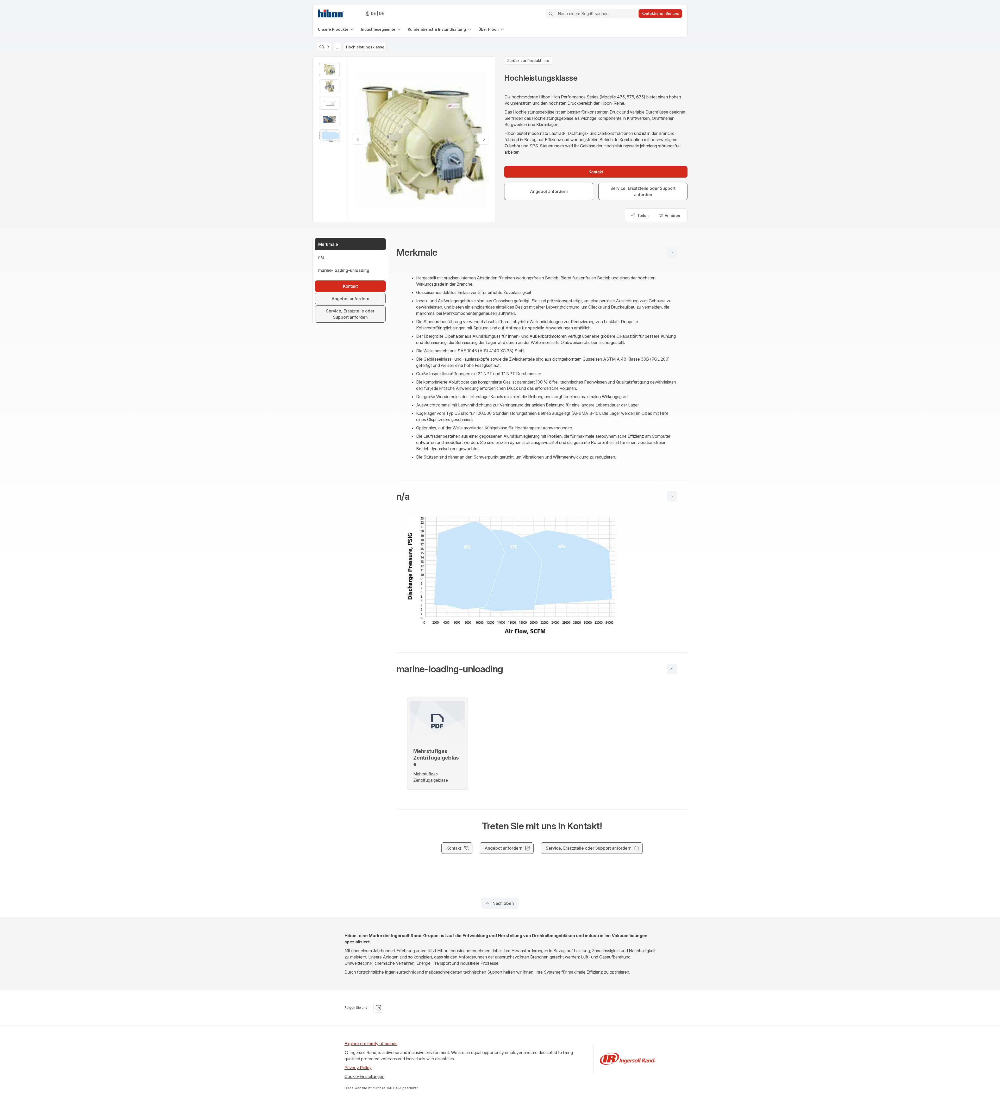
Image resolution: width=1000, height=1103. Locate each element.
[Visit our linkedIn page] (378, 1008)
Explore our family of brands (371, 1043)
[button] (542, 252)
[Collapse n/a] (672, 496)
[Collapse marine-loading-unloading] (672, 669)
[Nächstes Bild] (484, 139)
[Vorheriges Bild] (358, 139)
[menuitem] (336, 29)
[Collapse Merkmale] (672, 252)
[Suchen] (550, 13)
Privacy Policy (358, 1067)
